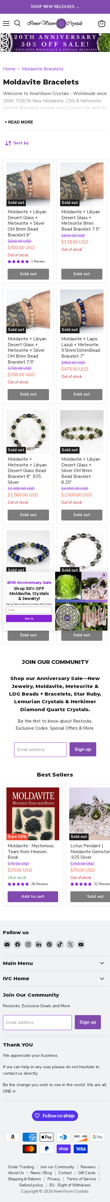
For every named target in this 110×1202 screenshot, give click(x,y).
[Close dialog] (103, 575)
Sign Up (28, 618)
